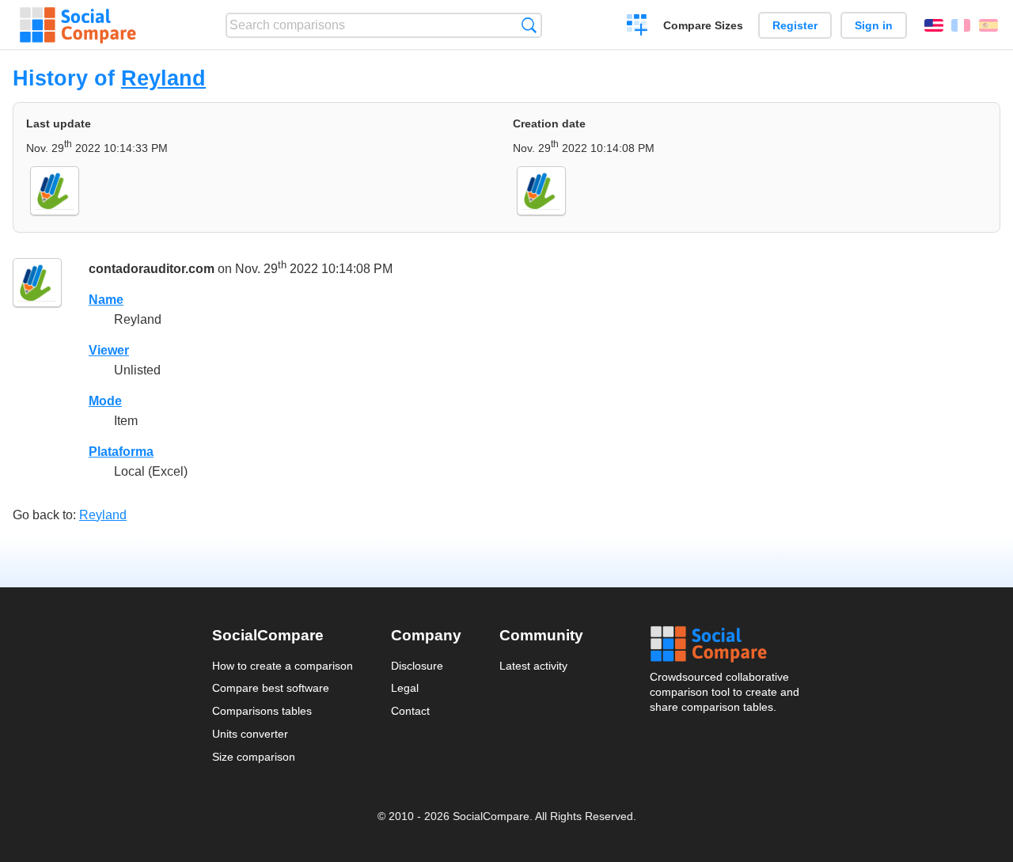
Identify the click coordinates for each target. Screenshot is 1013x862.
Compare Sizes (703, 25)
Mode (105, 401)
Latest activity (533, 665)
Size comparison (253, 756)
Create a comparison (637, 27)
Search (529, 24)
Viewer (109, 350)
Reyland (163, 78)
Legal (405, 688)
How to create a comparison (282, 665)
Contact (410, 710)
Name (106, 299)
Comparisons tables (262, 710)
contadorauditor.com (151, 268)
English (933, 25)
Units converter (250, 733)
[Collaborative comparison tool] (78, 25)
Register (795, 25)
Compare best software (270, 688)
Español (988, 25)
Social (726, 644)
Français (960, 25)
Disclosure (417, 665)
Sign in (874, 25)
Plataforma (121, 451)
